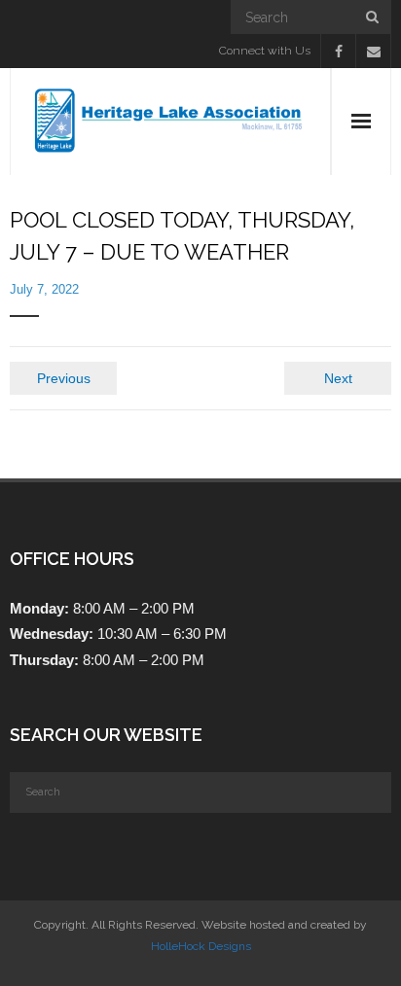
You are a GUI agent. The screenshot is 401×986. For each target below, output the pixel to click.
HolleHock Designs (201, 946)
